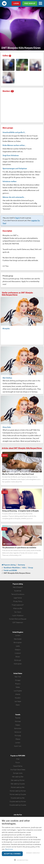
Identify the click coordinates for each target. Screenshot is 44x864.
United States (17, 673)
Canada (17, 714)
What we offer (17, 608)
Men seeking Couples (18, 784)
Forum (18, 762)
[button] (22, 860)
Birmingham (18, 642)
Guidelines (17, 591)
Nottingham (18, 664)
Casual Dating (17, 766)
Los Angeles (18, 691)
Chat (17, 759)
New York (18, 677)
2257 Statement (17, 622)
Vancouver (17, 732)
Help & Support (18, 587)
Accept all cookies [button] (12, 854)
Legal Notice (18, 598)
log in (17, 218)
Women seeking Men (18, 787)
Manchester (18, 639)
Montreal (18, 721)
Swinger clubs (17, 773)
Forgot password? (18, 605)
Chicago (17, 680)
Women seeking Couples (18, 794)
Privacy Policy (17, 601)
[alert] (22, 840)
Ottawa (18, 739)
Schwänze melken (9, 181)
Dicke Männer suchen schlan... (14, 145)
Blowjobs (6, 329)
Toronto (17, 718)
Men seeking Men (17, 777)
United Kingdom (17, 632)
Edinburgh (17, 660)
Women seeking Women (18, 791)
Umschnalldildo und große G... (14, 132)
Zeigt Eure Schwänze (11, 155)
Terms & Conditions (17, 594)
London (17, 635)
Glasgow (18, 649)
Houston (18, 698)
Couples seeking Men (18, 798)
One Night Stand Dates (17, 769)
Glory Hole (7, 427)
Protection (20, 615)
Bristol (18, 657)
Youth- (14, 615)
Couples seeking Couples (18, 805)
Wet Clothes (7, 378)
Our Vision (17, 612)
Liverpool (18, 653)
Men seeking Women (18, 780)
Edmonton (17, 728)
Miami (18, 705)
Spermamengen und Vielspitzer (15, 168)
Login (16, 3)
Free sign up (29, 3)
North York (17, 746)
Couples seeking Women (18, 801)
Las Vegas (18, 701)
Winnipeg (18, 735)
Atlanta (17, 694)
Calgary (17, 725)
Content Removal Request (17, 619)
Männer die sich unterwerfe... (14, 197)
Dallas (18, 687)
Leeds (18, 646)
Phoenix (17, 684)
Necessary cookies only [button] (33, 853)
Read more (9, 849)
